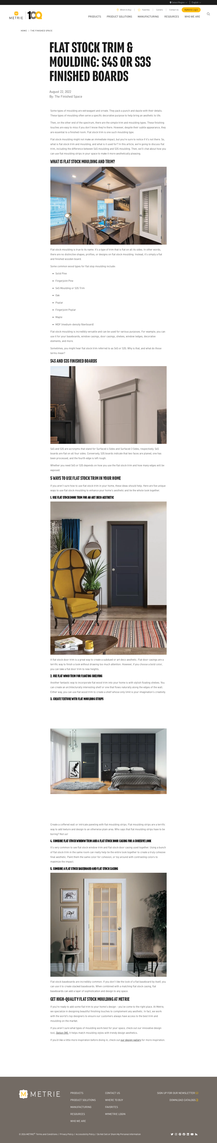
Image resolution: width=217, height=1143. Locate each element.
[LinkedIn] (188, 1134)
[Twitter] (172, 1134)
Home (24, 30)
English (195, 2)
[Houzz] (196, 1134)
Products (76, 1093)
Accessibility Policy (85, 1134)
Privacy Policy (66, 1134)
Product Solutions (83, 1100)
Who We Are (78, 1121)
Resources (77, 1114)
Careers (159, 10)
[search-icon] (208, 14)
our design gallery (131, 1040)
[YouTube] (192, 1134)
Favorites (146, 10)
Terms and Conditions (47, 1134)
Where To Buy (114, 1100)
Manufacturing (80, 1107)
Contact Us (174, 10)
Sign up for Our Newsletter (176, 1093)
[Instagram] (176, 1134)
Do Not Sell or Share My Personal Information (119, 1134)
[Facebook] (184, 1134)
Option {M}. (62, 1032)
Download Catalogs (183, 1100)
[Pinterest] (180, 1134)
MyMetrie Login (191, 10)
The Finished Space (41, 30)
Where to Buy (125, 10)
